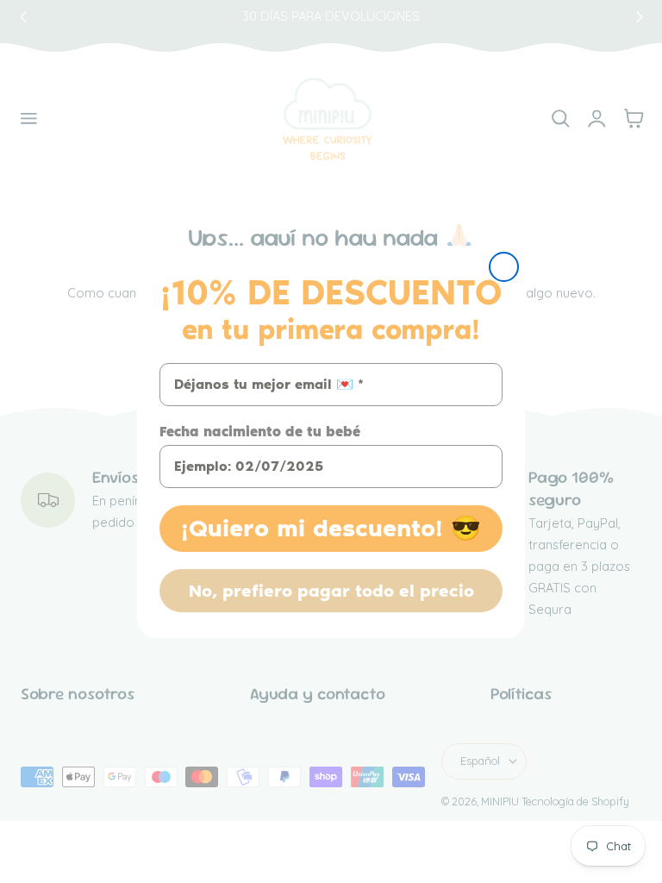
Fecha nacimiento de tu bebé (259, 431)
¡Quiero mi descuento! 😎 (331, 528)
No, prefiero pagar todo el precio (331, 590)
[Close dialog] (504, 267)
